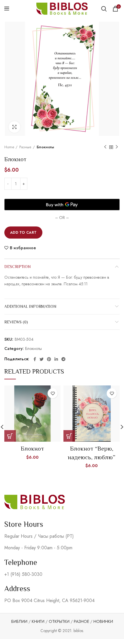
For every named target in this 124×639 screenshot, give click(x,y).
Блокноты (45, 147)
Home (9, 147)
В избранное (23, 248)
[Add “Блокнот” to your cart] (10, 436)
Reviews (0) (16, 322)
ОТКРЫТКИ (59, 621)
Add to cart (23, 232)
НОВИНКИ (103, 621)
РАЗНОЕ (81, 621)
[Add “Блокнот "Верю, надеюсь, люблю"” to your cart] (69, 436)
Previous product (105, 147)
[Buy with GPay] (62, 204)
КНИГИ (38, 621)
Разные (25, 147)
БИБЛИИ (19, 621)
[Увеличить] (14, 127)
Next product (117, 147)
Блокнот (32, 448)
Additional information (30, 306)
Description (17, 266)
